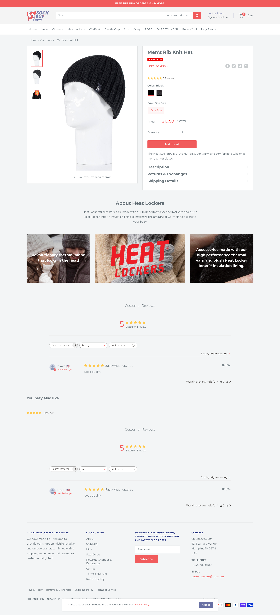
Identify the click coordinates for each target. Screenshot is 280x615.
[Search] (197, 15)
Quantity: (153, 132)
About (90, 538)
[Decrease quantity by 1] (165, 132)
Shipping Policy (84, 589)
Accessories (47, 40)
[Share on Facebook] (227, 65)
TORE (148, 29)
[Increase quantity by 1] (182, 132)
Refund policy (95, 579)
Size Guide (93, 554)
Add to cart (171, 144)
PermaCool (189, 29)
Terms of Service (97, 573)
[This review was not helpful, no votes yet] (227, 381)
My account (216, 17)
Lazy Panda (208, 29)
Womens (58, 29)
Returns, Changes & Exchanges (99, 561)
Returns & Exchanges (58, 589)
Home (33, 29)
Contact (91, 568)
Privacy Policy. (142, 604)
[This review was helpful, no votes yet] (221, 381)
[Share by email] (246, 65)
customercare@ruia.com (208, 576)
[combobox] (93, 345)
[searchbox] (60, 345)
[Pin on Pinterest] (234, 65)
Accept (206, 604)
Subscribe (146, 559)
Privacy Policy (35, 589)
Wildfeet (94, 29)
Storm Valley (132, 29)
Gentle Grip (112, 29)
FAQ (89, 549)
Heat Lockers (76, 29)
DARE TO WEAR (167, 29)
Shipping (92, 544)
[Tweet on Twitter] (240, 65)
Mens (44, 29)
